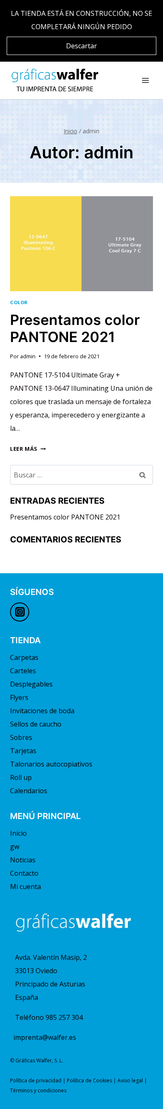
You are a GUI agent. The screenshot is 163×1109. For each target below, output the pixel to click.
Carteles (23, 670)
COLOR (19, 302)
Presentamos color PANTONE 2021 (75, 328)
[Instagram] (19, 612)
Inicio (18, 833)
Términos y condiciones (38, 1090)
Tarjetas (23, 750)
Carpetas (24, 657)
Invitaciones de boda (42, 710)
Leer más (28, 448)
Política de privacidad (35, 1080)
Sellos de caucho (35, 724)
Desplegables (31, 684)
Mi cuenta (25, 886)
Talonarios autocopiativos (51, 764)
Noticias (23, 859)
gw (14, 846)
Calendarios (28, 790)
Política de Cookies (89, 1080)
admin (28, 356)
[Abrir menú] (145, 80)
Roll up (21, 777)
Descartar (81, 45)
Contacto (24, 873)
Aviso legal (130, 1080)
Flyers (19, 697)
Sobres (21, 737)
